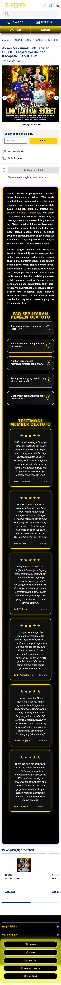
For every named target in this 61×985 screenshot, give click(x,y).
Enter (43, 140)
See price (10, 891)
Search (6, 14)
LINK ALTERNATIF (32, 968)
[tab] (16, 902)
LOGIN (45, 29)
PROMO (32, 943)
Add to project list (33, 170)
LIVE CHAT (32, 977)
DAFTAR (15, 29)
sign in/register (24, 177)
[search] (30, 14)
